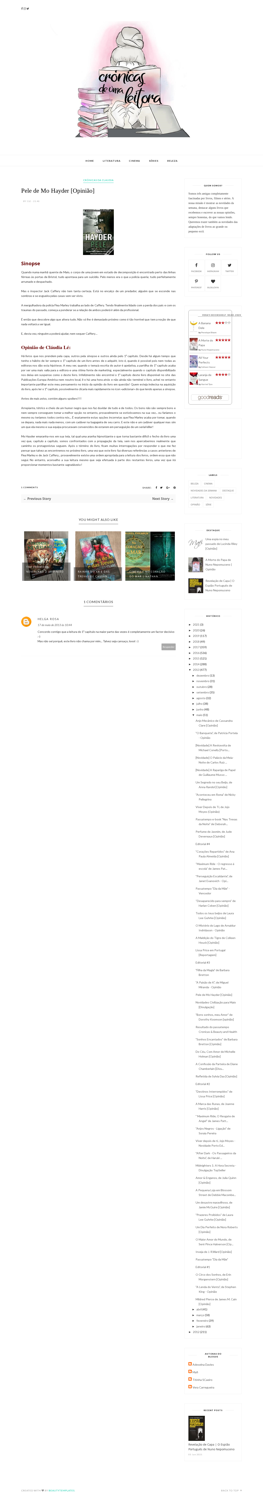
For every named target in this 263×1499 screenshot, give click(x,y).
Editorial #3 (203, 962)
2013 (196, 669)
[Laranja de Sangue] (194, 383)
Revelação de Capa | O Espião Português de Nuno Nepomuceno (219, 585)
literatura (197, 497)
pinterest (196, 287)
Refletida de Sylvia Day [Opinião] (216, 1076)
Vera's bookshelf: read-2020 (221, 315)
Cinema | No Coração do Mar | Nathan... (112, 574)
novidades (215, 497)
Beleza (172, 160)
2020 (196, 630)
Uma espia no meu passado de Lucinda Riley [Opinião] (221, 543)
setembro (203, 692)
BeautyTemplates (62, 1490)
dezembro (203, 675)
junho (200, 709)
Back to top (230, 1490)
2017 (196, 647)
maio (199, 715)
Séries (153, 160)
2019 (196, 636)
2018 (196, 641)
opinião (195, 504)
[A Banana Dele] (194, 331)
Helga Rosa (48, 619)
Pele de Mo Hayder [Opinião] (214, 994)
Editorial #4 (203, 844)
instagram (213, 271)
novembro (203, 681)
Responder (169, 647)
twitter (229, 271)
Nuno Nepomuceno (210, 349)
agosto (201, 698)
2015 (196, 658)
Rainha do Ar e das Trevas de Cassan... (59, 574)
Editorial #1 (203, 1267)
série (208, 504)
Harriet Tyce (206, 384)
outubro (202, 686)
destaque (228, 490)
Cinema (134, 160)
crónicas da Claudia (98, 180)
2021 (196, 624)
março (200, 1315)
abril (199, 1309)
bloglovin (213, 287)
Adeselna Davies (203, 1364)
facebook (196, 271)
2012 (196, 1332)
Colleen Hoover (208, 367)
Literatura (112, 160)
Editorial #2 (203, 1084)
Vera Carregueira (203, 1387)
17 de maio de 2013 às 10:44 (55, 625)
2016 (196, 653)
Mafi (195, 1372)
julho (199, 703)
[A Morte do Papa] (194, 349)
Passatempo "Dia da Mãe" (212, 1259)
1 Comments (29, 487)
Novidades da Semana (204, 490)
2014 (196, 664)
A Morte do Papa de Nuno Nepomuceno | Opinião (218, 564)
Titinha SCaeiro (202, 1379)
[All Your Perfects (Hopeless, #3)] (194, 366)
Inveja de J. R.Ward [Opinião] (214, 1251)
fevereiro (202, 1320)
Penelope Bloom (209, 332)
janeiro (201, 1326)
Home (89, 160)
